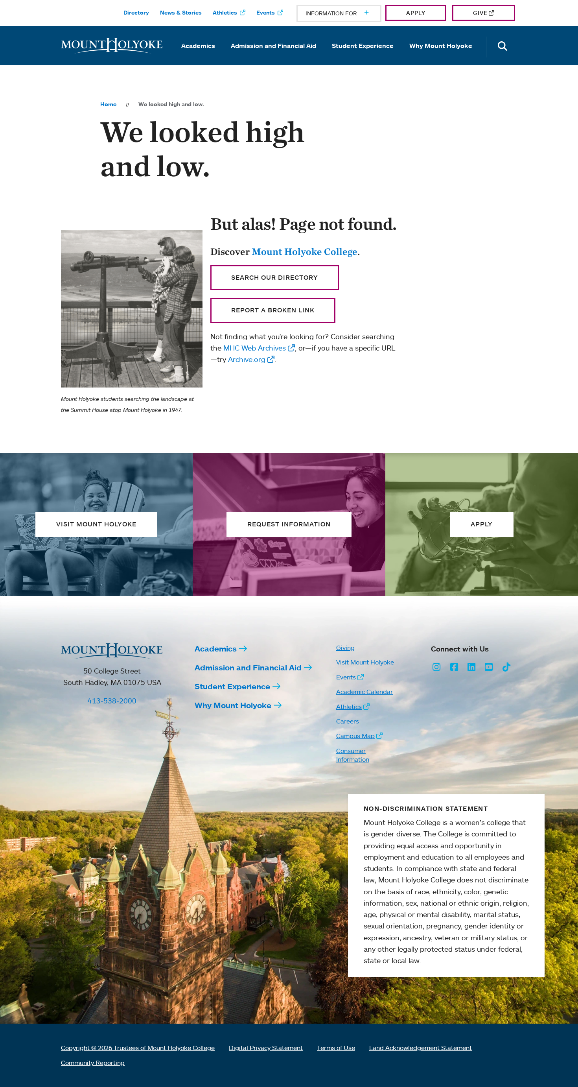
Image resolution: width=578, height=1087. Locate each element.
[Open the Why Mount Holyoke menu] (440, 56)
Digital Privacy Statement (266, 1048)
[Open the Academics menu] (198, 56)
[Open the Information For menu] (347, 13)
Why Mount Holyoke (440, 46)
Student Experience (363, 46)
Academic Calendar (364, 692)
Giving (345, 647)
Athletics (225, 12)
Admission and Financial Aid (273, 46)
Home (108, 104)
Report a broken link (273, 310)
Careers (347, 721)
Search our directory (274, 277)
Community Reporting (93, 1063)
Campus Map (355, 736)
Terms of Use (336, 1048)
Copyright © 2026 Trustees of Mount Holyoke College (138, 1048)
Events (265, 12)
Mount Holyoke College (304, 251)
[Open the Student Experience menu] (363, 56)
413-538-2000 (112, 700)
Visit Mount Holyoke (365, 662)
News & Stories (181, 12)
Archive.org (246, 359)
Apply (415, 12)
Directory (136, 12)
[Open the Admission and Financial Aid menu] (273, 56)
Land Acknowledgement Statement (420, 1048)
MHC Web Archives (254, 347)
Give (480, 12)
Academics (198, 46)
